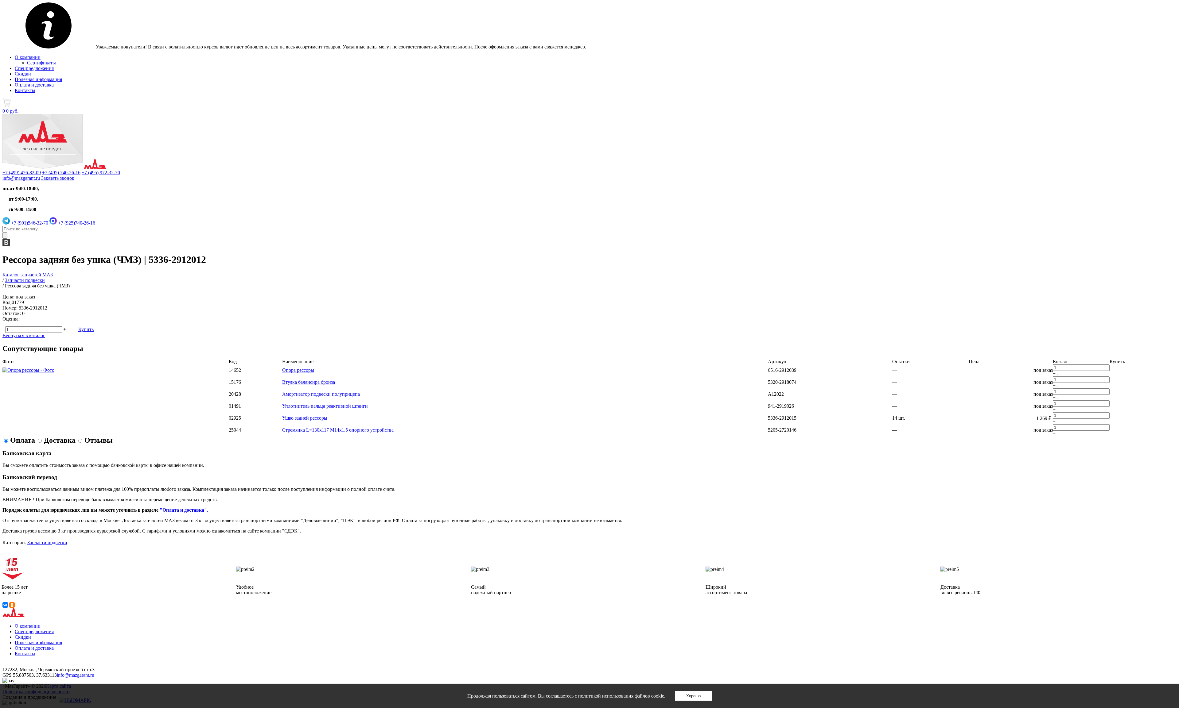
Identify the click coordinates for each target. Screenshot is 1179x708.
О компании (28, 57)
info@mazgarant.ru (21, 178)
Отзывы (98, 440)
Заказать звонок (57, 178)
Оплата (22, 440)
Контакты (25, 90)
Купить (86, 329)
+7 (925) (76, 222)
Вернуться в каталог (23, 335)
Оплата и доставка (34, 84)
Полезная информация (38, 79)
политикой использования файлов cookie (621, 695)
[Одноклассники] (12, 605)
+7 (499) (21, 172)
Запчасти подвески (47, 542)
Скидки (23, 73)
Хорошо (693, 696)
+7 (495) (61, 172)
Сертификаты (41, 62)
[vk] (6, 244)
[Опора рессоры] (28, 370)
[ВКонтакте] (5, 605)
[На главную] (54, 167)
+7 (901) (29, 222)
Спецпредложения (34, 68)
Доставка (60, 440)
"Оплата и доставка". (184, 510)
